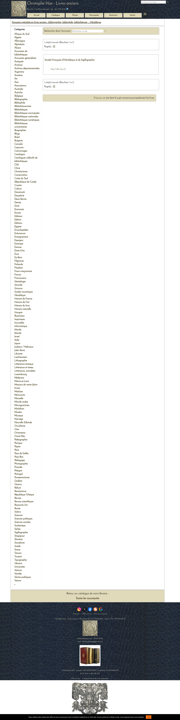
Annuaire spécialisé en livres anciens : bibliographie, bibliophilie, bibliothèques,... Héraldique (56, 22)
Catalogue (56, 15)
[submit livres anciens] (168, 2)
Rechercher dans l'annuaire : (58, 31)
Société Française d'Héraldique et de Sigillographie (70, 60)
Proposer (98, 98)
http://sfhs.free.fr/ (58, 69)
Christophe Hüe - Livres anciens (52, 3)
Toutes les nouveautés (87, 598)
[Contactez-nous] (67, 9)
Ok (149, 717)
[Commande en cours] (152, 14)
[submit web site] (105, 31)
